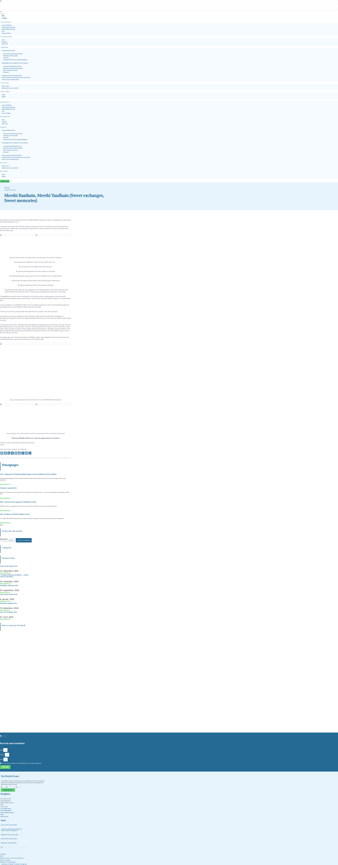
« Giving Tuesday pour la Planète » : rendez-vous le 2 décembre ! (14, 575)
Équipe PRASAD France (8, 29)
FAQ (1, 11)
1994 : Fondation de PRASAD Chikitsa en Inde (15, 514)
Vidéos (4, 97)
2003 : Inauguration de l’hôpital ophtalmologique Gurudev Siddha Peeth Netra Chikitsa (28, 474)
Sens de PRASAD (6, 25)
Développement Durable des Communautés (15, 63)
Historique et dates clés (8, 27)
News (3, 95)
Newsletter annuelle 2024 (8, 603)
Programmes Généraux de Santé (12, 54)
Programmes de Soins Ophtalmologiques (15, 60)
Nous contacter (6, 33)
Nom (1, 750)
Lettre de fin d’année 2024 (8, 594)
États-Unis (5, 44)
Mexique (4, 42)
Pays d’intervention (6, 36)
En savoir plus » (5, 484)
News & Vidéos (5, 91)
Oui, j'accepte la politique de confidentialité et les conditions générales (21, 763)
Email (1, 759)
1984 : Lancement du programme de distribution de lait (18, 502)
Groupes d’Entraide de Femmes (12, 66)
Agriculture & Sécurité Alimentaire (13, 68)
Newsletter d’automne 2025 (9, 585)
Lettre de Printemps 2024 (8, 612)
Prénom (2, 755)
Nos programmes (5, 801)
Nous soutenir (5, 83)
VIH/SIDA (6, 58)
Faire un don (5, 86)
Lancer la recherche (23, 540)
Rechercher (3, 539)
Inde (3, 40)
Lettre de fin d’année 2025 (8, 566)
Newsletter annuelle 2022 (8, 488)
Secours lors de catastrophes (10, 79)
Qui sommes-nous (5, 799)
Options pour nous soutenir (10, 88)
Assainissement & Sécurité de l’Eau (12, 75)
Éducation (6, 72)
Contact (4, 18)
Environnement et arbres (10, 70)
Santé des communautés (10, 56)
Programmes (4, 47)
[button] (169, 100)
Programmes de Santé (8, 50)
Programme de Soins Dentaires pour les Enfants (16, 77)
